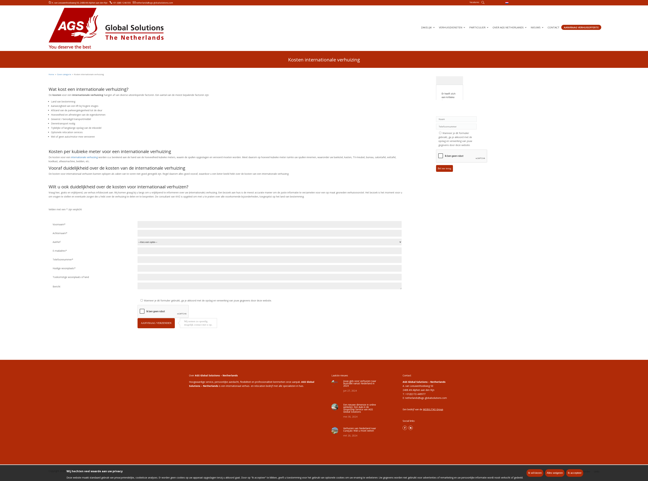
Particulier (477, 27)
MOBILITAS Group (433, 409)
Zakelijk (426, 27)
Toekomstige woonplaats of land (71, 277)
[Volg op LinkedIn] (410, 428)
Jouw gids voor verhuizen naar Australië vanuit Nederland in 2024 (359, 383)
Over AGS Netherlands (508, 27)
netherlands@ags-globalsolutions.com (154, 2)
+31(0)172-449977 (415, 394)
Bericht (56, 286)
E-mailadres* (60, 250)
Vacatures (474, 2)
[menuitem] (507, 3)
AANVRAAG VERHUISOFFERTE (581, 27)
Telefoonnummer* (63, 259)
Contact (553, 27)
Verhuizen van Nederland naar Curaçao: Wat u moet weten (359, 429)
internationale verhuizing (84, 157)
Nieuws (536, 27)
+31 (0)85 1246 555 (122, 2)
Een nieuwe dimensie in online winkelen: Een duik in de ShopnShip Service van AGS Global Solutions (359, 408)
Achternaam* (60, 233)
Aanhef (56, 242)
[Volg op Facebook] (405, 428)
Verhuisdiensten (450, 27)
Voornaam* (59, 224)
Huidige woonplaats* (64, 268)
